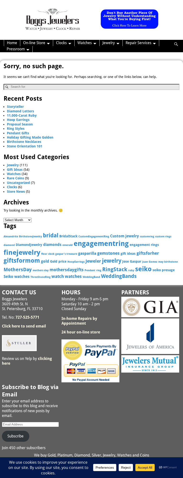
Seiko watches (17, 276)
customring (147, 236)
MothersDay (18, 269)
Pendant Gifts (18, 133)
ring (98, 270)
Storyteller (15, 107)
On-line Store (34, 43)
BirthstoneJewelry (30, 236)
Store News (16, 191)
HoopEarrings (76, 261)
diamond (9, 245)
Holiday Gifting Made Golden (30, 137)
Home (12, 43)
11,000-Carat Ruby (22, 115)
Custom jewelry (124, 236)
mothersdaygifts (67, 269)
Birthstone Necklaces (24, 142)
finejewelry (22, 252)
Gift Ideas (15, 169)
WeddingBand (91, 277)
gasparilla (87, 253)
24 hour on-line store (80, 332)
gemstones (108, 253)
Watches (84, 43)
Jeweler (93, 261)
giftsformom (22, 260)
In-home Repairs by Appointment (79, 321)
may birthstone (168, 261)
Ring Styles (16, 128)
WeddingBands (119, 276)
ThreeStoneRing (40, 277)
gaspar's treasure (66, 253)
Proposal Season (20, 124)
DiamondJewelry (29, 245)
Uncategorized (18, 183)
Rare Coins (15, 178)
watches (73, 276)
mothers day (41, 270)
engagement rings (144, 245)
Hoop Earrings (18, 120)
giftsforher (148, 253)
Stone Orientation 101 (24, 146)
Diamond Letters (20, 111)
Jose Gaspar (131, 261)
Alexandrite (11, 236)
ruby (131, 270)
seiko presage (163, 270)
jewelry (111, 260)
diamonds (52, 244)
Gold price (58, 261)
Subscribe (15, 436)
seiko (143, 269)
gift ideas (128, 253)
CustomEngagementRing (93, 236)
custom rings (163, 236)
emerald (67, 245)
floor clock (47, 253)
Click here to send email (24, 326)
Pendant (90, 270)
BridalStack (68, 236)
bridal (50, 235)
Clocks (61, 43)
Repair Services (138, 43)
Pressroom (16, 49)
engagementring (101, 243)
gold (45, 261)
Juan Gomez (149, 261)
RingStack (114, 269)
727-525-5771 (27, 317)
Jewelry (108, 43)
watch (57, 276)
